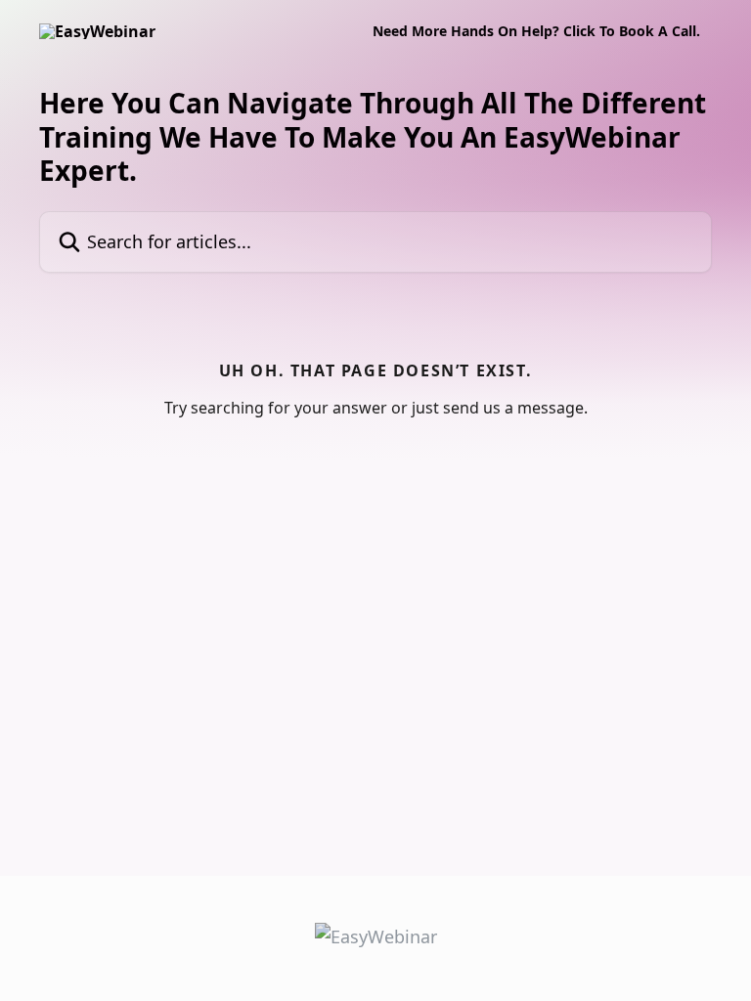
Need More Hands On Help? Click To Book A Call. (536, 31)
